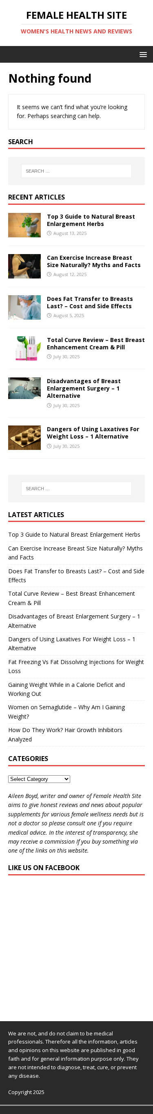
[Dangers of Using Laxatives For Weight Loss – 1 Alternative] (24, 445)
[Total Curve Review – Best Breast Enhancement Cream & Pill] (24, 356)
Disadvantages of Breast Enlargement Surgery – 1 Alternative (84, 388)
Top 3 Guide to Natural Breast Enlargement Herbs (91, 220)
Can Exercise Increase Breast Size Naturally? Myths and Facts (94, 261)
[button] (142, 54)
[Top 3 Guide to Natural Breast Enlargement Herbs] (24, 232)
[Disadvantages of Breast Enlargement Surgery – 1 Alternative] (24, 394)
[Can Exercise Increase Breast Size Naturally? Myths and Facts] (24, 273)
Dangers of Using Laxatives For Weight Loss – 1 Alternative (93, 432)
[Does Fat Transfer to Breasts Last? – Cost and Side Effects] (24, 315)
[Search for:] (76, 171)
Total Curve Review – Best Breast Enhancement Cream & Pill (96, 343)
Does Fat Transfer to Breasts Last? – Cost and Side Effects (90, 302)
